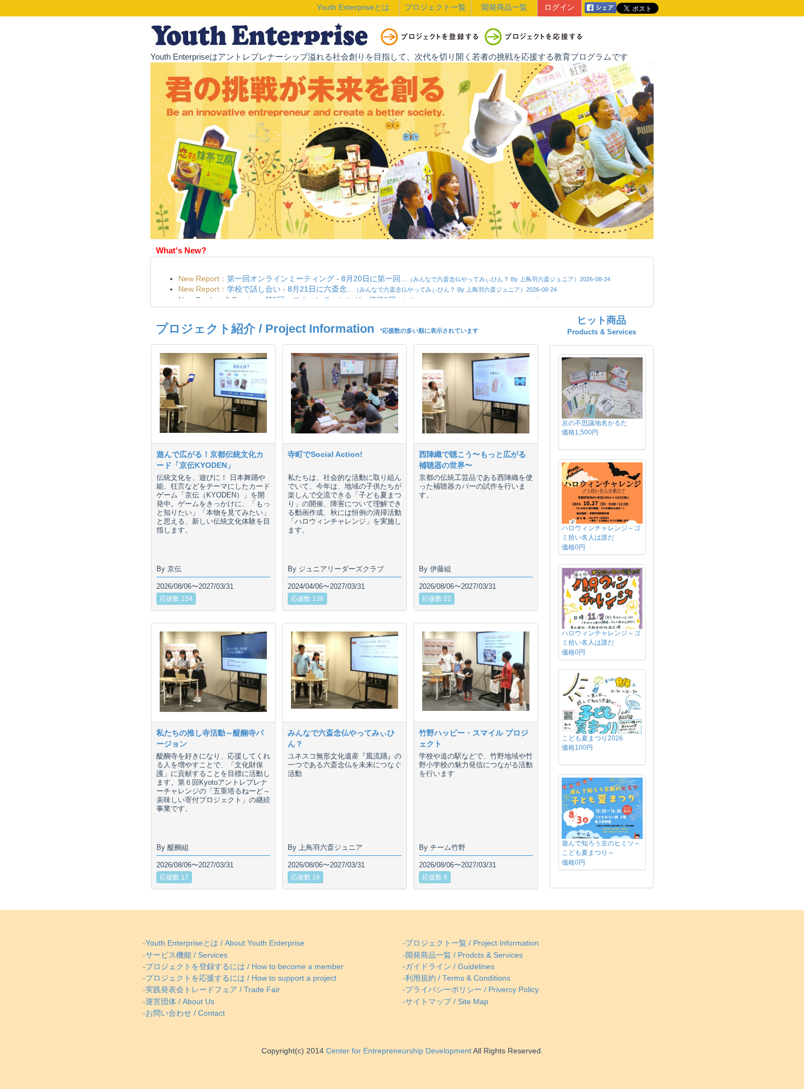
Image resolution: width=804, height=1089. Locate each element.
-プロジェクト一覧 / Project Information (471, 943)
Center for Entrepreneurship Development (397, 1051)
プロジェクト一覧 (435, 7)
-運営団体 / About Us (178, 1002)
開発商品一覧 (504, 7)
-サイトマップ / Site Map (445, 1002)
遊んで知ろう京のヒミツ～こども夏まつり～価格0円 (601, 852)
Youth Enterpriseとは (353, 7)
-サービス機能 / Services (185, 955)
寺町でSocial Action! (325, 454)
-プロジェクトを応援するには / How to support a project (239, 978)
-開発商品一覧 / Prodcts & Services (463, 955)
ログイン (559, 7)
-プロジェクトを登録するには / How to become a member (243, 967)
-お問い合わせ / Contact (184, 1013)
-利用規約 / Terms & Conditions (456, 978)
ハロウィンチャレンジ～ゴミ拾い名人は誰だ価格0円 (601, 537)
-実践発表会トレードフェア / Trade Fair (211, 990)
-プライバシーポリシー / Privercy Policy (471, 990)
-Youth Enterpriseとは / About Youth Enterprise (224, 943)
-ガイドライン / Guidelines (448, 967)
